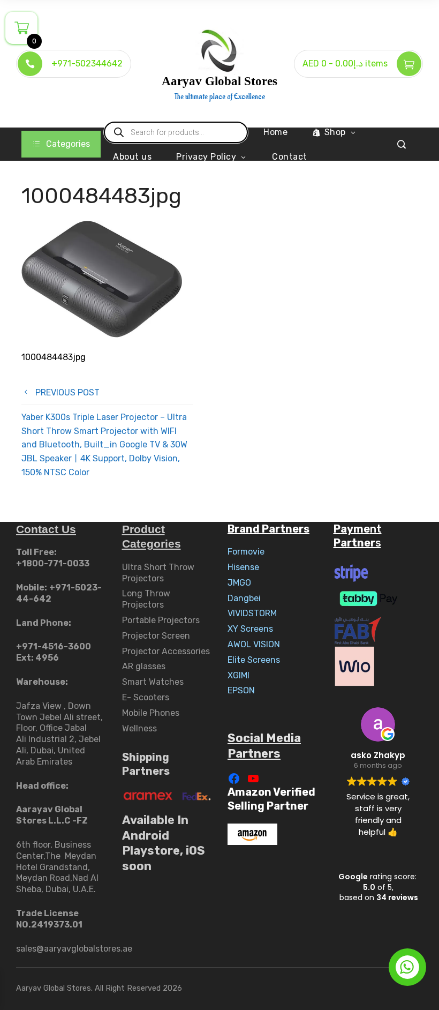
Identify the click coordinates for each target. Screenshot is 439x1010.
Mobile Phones (150, 713)
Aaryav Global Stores (219, 81)
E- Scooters (145, 697)
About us (132, 157)
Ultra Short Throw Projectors (158, 572)
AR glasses (143, 666)
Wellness (139, 728)
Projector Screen (156, 636)
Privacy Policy (206, 157)
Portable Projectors (161, 620)
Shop (335, 132)
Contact (289, 157)
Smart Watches (153, 682)
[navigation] (61, 144)
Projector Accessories (166, 651)
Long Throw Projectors (146, 599)
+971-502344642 (87, 63)
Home (275, 132)
